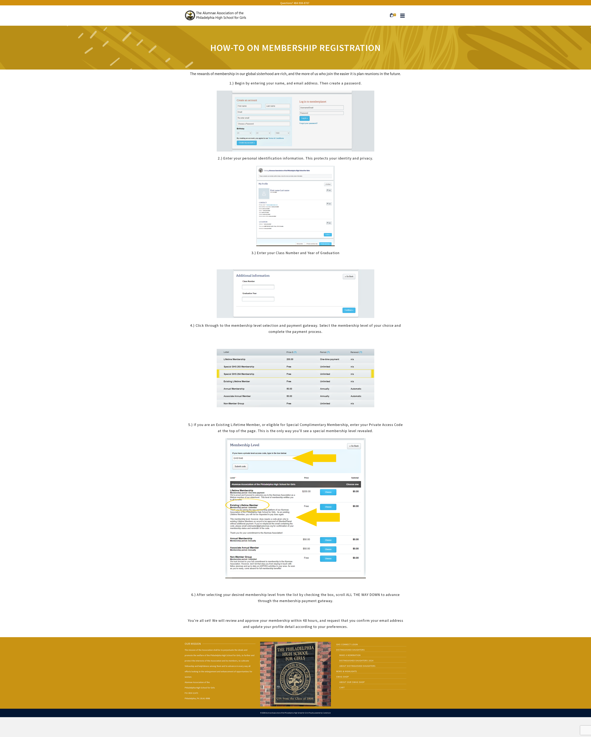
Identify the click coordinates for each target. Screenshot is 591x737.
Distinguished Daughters (350, 649)
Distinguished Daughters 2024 (356, 660)
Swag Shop (342, 676)
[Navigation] (402, 15)
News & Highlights (346, 671)
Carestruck (327, 713)
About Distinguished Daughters (357, 666)
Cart (342, 687)
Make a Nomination (350, 655)
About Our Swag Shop (352, 682)
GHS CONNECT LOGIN (347, 644)
